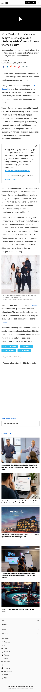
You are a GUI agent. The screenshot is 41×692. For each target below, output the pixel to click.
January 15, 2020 (10, 179)
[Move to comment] (26, 66)
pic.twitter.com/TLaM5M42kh (17, 171)
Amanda (6, 60)
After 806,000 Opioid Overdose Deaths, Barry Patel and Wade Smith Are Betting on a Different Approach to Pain (19, 467)
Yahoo (4, 322)
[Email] (22, 66)
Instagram (34, 305)
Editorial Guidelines (30, 363)
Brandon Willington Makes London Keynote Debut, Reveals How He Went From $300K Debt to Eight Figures (19, 575)
